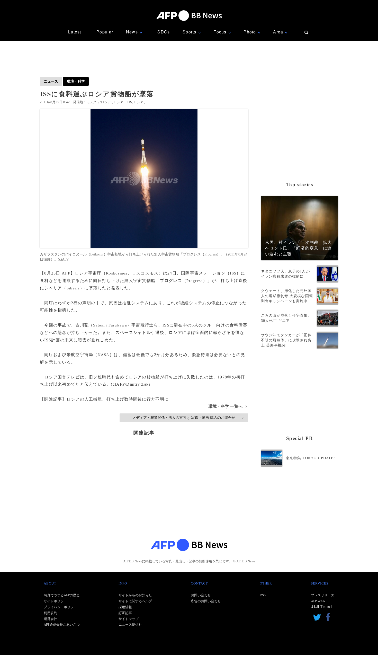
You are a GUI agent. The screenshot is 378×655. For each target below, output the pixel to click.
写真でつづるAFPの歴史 (62, 595)
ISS (233, 273)
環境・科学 (76, 81)
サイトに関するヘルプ (135, 601)
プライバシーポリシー (60, 607)
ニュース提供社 (130, 624)
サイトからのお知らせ (135, 595)
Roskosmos (117, 273)
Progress (194, 281)
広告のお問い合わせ (206, 601)
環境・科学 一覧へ (228, 406)
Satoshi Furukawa (110, 325)
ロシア (138, 102)
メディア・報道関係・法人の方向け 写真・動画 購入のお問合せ (187, 417)
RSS (263, 595)
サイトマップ (129, 619)
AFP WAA (318, 601)
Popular (104, 32)
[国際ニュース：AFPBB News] (189, 15)
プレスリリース (322, 595)
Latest (74, 32)
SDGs (163, 32)
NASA (104, 355)
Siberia (73, 288)
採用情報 (125, 607)
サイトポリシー (55, 601)
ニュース (51, 81)
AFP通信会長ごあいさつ (62, 624)
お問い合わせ (201, 595)
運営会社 (50, 619)
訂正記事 (125, 613)
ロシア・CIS (122, 102)
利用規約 (50, 613)
